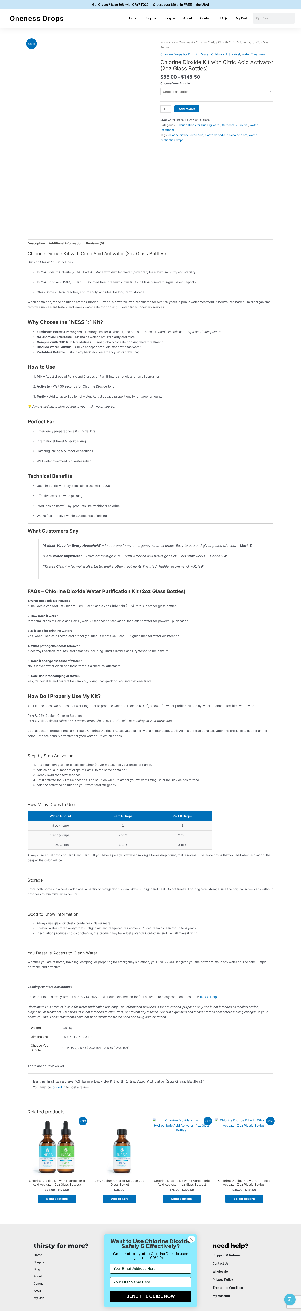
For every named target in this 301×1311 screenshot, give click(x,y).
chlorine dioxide (178, 135)
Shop (148, 18)
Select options (57, 1199)
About (187, 18)
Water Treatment (182, 42)
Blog (167, 18)
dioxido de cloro (237, 135)
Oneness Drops (37, 18)
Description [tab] (36, 243)
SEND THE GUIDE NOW (150, 1296)
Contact (206, 18)
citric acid (196, 135)
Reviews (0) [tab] (95, 243)
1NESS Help (208, 997)
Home (132, 18)
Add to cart (187, 109)
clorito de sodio (215, 135)
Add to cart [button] (119, 1199)
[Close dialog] (191, 1239)
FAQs (223, 18)
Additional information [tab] (65, 243)
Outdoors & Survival (225, 54)
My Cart (241, 18)
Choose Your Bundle (175, 83)
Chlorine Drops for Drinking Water (184, 54)
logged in (58, 1087)
